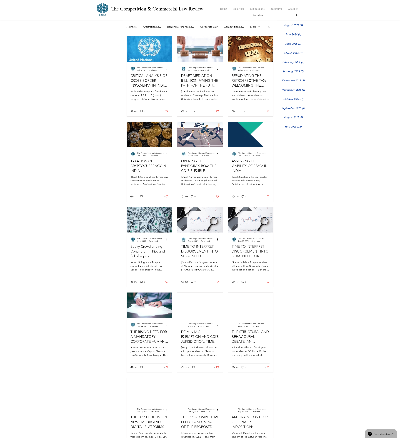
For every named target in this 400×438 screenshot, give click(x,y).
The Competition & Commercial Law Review (157, 9)
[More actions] (168, 69)
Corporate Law (209, 26)
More (253, 26)
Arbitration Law (152, 26)
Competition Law (234, 26)
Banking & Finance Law (180, 26)
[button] (269, 27)
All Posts (132, 26)
